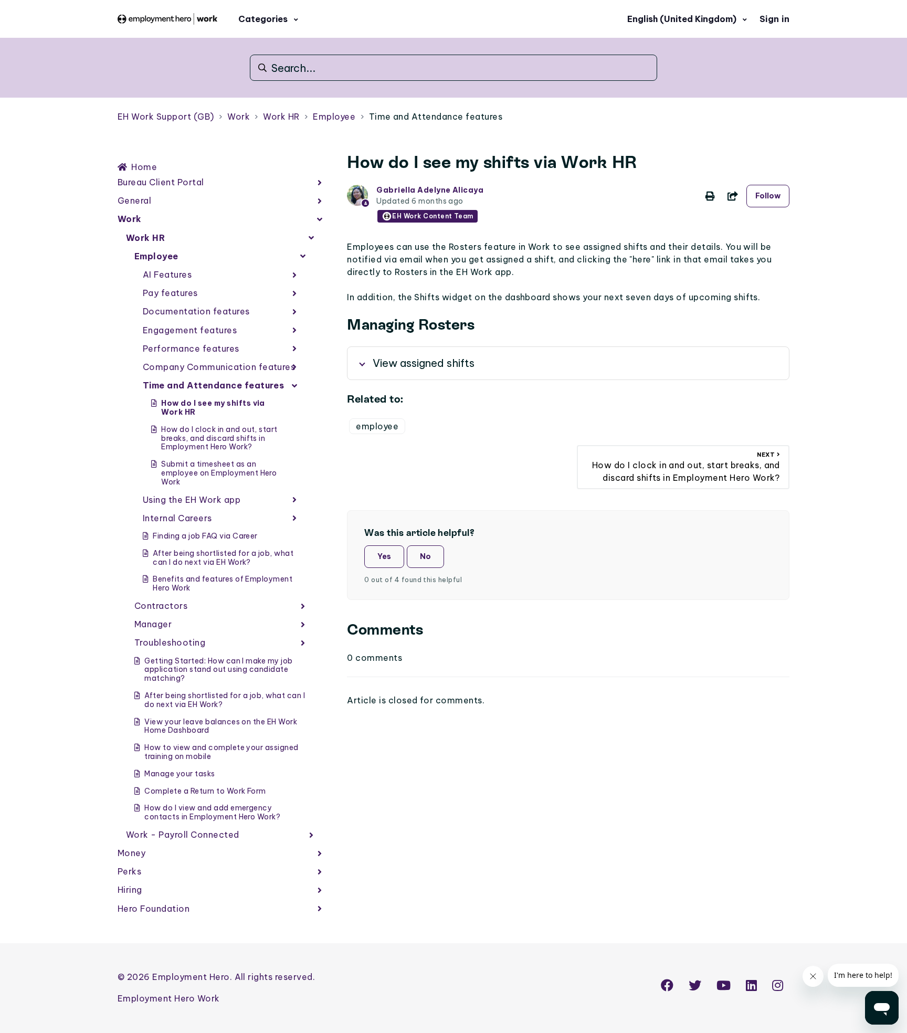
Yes (384, 556)
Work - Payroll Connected (182, 834)
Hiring (130, 889)
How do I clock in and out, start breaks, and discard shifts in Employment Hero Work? (219, 438)
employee (377, 426)
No (425, 556)
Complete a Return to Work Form (205, 791)
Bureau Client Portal (161, 182)
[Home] (167, 18)
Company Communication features (219, 367)
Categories (264, 19)
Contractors (160, 605)
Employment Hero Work (169, 998)
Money (131, 853)
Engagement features (190, 330)
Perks (129, 871)
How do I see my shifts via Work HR (213, 407)
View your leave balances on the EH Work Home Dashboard (220, 726)
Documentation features (196, 311)
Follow (768, 196)
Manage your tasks (179, 773)
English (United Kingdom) (683, 19)
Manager (153, 624)
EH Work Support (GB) (166, 116)
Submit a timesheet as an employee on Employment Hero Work (219, 473)
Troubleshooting (169, 642)
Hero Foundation (153, 908)
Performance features (191, 348)
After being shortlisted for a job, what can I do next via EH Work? (223, 558)
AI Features (167, 274)
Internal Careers (177, 518)
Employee (334, 116)
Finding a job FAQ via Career (205, 536)
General (134, 200)
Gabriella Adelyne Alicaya (429, 190)
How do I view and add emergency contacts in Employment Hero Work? (212, 812)
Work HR (281, 116)
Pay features (170, 293)
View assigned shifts (423, 363)
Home (144, 167)
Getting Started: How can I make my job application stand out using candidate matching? (218, 669)
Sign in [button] (774, 19)
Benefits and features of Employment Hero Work (222, 583)
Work (238, 116)
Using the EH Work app (191, 499)
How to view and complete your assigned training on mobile (221, 752)
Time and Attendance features (435, 116)
